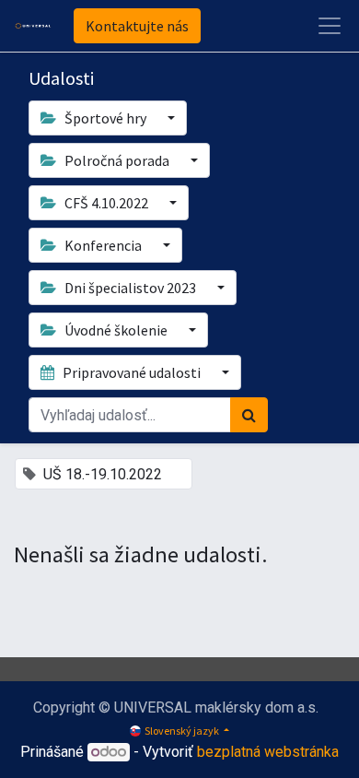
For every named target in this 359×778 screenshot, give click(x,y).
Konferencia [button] (103, 245)
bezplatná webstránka (268, 751)
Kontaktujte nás (137, 26)
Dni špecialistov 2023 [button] (130, 287)
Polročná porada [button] (117, 160)
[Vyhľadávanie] (249, 414)
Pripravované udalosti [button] (131, 372)
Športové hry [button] (105, 118)
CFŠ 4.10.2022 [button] (106, 203)
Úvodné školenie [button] (116, 330)
